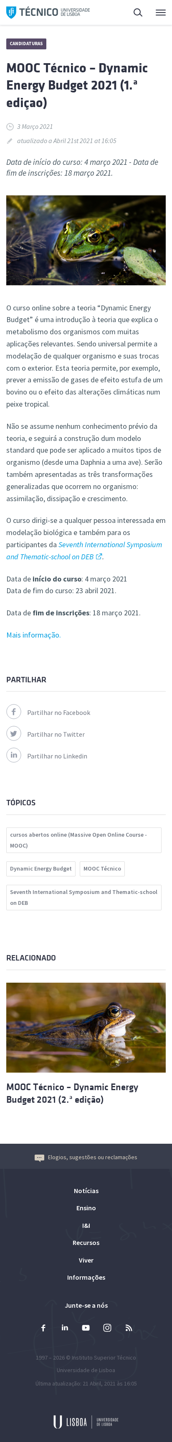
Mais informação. (33, 635)
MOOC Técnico (102, 868)
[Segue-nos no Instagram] (107, 1329)
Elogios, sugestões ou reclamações (92, 1157)
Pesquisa (133, 12)
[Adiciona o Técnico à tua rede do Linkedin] (65, 1329)
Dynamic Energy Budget (41, 868)
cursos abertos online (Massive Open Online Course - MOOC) (78, 840)
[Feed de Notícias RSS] (129, 1329)
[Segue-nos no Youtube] (86, 1329)
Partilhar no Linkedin (57, 756)
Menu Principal (155, 12)
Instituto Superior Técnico (104, 1357)
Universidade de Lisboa (86, 1370)
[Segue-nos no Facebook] (43, 1329)
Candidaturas (26, 43)
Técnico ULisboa (48, 12)
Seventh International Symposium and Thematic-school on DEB (83, 897)
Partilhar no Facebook (58, 712)
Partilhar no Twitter (56, 734)
